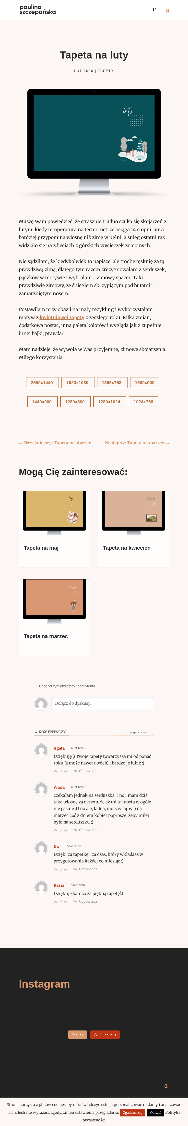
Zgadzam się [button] (132, 1113)
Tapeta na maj (41, 548)
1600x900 (144, 382)
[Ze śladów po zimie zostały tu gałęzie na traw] (57, 1018)
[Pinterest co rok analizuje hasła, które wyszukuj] (131, 1025)
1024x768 (143, 401)
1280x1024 (109, 401)
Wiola (59, 787)
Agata (59, 748)
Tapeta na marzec (46, 636)
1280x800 (75, 401)
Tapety (106, 71)
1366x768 (112, 382)
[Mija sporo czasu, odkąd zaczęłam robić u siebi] (131, 1012)
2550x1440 (42, 382)
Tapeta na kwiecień (127, 548)
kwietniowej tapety (62, 317)
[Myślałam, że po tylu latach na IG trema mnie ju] (57, 1012)
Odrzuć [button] (155, 1113)
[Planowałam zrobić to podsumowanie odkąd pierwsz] (57, 1025)
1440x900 (42, 401)
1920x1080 (78, 382)
